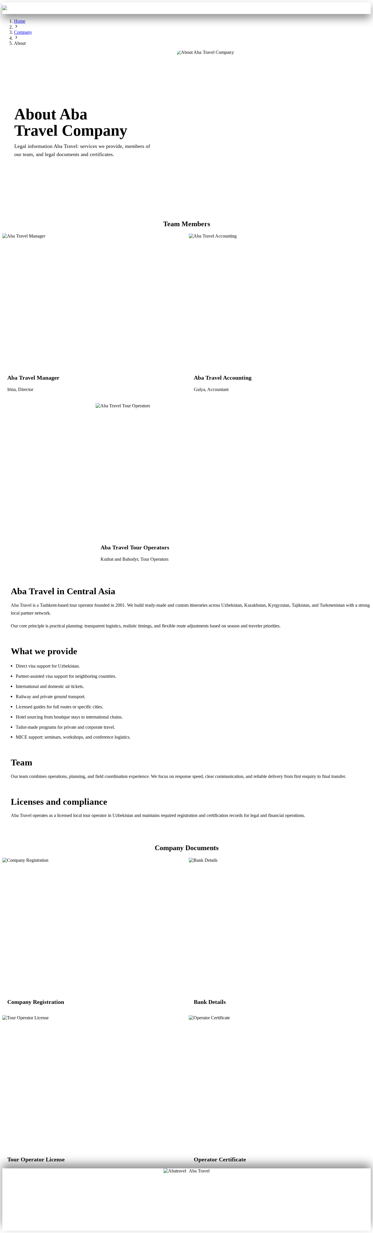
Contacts (236, 8)
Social (205, 1204)
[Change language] (362, 8)
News (186, 1213)
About (167, 1196)
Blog (167, 1204)
